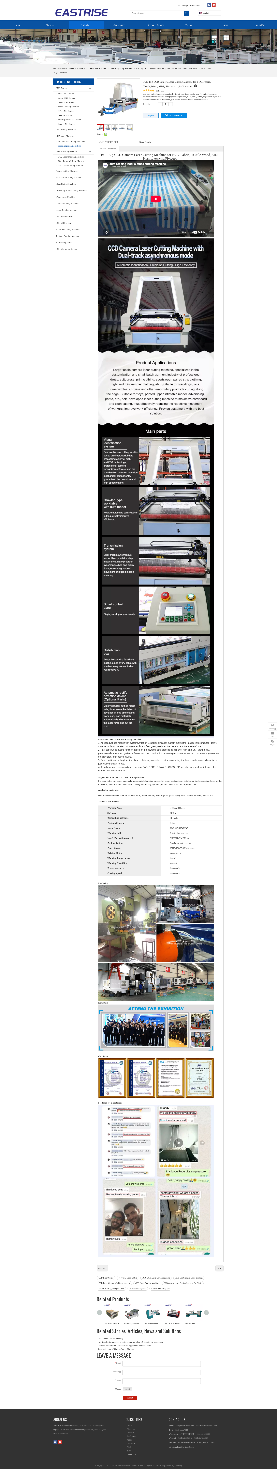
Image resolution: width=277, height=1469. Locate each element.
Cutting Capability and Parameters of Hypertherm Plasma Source (124, 1346)
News (129, 1451)
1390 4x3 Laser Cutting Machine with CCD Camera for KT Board (112, 1323)
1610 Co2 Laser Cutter (127, 1278)
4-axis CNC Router (66, 102)
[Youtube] (214, 5)
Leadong (178, 1466)
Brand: (142, 142)
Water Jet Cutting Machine (67, 229)
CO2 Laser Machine (65, 136)
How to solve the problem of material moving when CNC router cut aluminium (130, 1342)
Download (131, 1444)
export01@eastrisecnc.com (206, 1426)
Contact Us (131, 1454)
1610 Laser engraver (137, 1288)
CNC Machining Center (66, 249)
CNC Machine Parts (64, 216)
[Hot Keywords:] (186, 13)
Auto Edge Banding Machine (132, 1323)
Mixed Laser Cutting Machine (71, 141)
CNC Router (61, 88)
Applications (132, 1436)
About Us (131, 1429)
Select (127, 1389)
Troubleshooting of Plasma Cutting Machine (116, 1349)
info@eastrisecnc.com (190, 5)
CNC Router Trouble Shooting (110, 1338)
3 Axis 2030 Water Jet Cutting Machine (173, 1323)
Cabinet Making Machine (67, 203)
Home (129, 1425)
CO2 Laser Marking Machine (71, 157)
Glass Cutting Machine (66, 184)
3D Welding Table (64, 242)
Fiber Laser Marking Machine (71, 161)
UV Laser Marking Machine (70, 165)
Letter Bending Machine (66, 210)
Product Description (108, 149)
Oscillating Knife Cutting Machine (71, 190)
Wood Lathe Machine (65, 197)
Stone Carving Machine (68, 106)
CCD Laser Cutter (106, 1278)
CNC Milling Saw (64, 223)
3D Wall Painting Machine (67, 236)
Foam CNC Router (66, 124)
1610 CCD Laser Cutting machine (156, 1278)
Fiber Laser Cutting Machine (68, 177)
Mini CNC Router (66, 93)
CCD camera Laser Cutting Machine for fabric (183, 1283)
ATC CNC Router (66, 111)
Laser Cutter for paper (160, 1288)
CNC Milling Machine (66, 129)
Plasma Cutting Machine (67, 171)
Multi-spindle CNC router (69, 120)
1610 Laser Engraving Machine (111, 1288)
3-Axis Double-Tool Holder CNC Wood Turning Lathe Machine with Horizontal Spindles (153, 1323)
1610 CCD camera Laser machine (189, 1278)
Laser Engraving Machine (69, 146)
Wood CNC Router (66, 98)
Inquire (151, 115)
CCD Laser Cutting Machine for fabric (114, 1283)
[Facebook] (209, 5)
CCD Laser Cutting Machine (147, 1283)
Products (130, 1433)
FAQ (129, 1447)
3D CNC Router (65, 115)
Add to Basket (175, 115)
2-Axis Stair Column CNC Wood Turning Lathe (194, 1323)
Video (129, 1440)
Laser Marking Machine (66, 151)
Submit (130, 1398)
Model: (102, 142)
